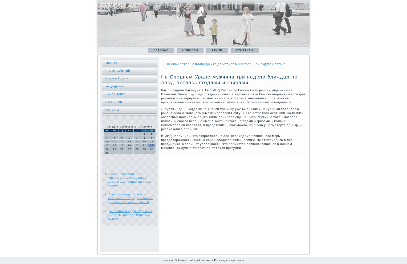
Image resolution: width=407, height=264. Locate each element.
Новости (190, 50)
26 (122, 149)
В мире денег (115, 94)
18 (114, 145)
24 (107, 149)
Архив (217, 50)
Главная (161, 50)
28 (137, 149)
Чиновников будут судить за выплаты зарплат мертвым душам (130, 215)
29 (144, 149)
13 (129, 141)
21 (137, 145)
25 (114, 149)
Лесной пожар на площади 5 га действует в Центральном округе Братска (226, 64)
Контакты (244, 50)
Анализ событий (117, 71)
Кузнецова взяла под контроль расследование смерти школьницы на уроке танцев (130, 179)
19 (122, 145)
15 (144, 141)
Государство (114, 86)
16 (152, 141)
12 (122, 141)
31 (107, 153)
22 (144, 145)
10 (107, 141)
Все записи (113, 102)
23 (152, 145)
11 (114, 141)
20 (129, 145)
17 (107, 145)
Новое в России (117, 78)
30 (152, 149)
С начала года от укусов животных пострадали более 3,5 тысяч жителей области (130, 198)
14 (137, 141)
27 (129, 149)
